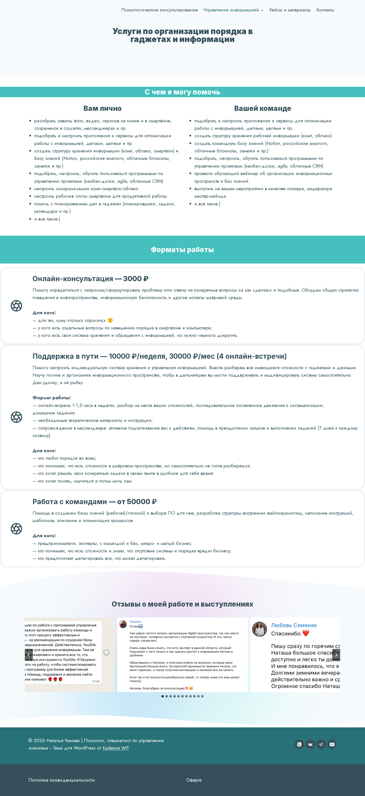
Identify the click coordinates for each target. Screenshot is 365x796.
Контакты (325, 9)
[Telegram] (321, 744)
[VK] (310, 744)
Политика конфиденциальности (61, 780)
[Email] (332, 744)
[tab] (162, 696)
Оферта (194, 780)
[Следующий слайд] (336, 655)
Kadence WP (116, 748)
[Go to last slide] (29, 655)
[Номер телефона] (299, 744)
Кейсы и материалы (290, 9)
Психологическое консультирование (159, 9)
